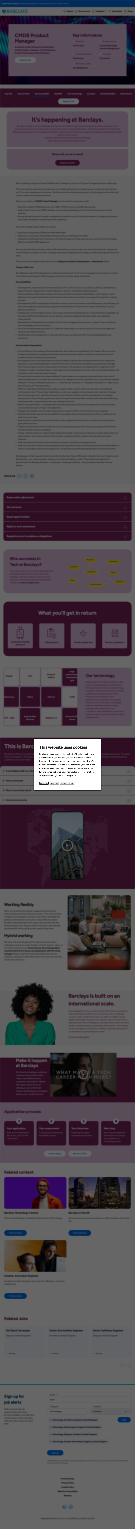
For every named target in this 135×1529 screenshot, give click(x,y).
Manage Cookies (67, 783)
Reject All (54, 783)
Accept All (44, 783)
